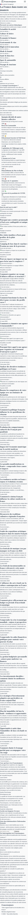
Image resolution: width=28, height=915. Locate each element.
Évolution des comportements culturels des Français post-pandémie (12, 429)
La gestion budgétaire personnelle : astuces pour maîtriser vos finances (13, 659)
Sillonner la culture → (6, 23)
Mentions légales (6, 911)
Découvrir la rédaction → (7, 114)
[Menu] (24, 1)
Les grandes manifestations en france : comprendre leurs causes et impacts (13, 466)
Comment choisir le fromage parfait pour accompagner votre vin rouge (13, 750)
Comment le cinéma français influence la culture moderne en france (12, 499)
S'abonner (17, 831)
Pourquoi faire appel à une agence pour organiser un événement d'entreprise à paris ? (13, 349)
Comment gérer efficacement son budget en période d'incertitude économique (13, 602)
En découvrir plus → (5, 819)
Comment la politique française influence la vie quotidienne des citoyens (12, 412)
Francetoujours (9, 2)
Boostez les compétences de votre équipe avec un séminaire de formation (13, 392)
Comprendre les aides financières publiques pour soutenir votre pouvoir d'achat (13, 639)
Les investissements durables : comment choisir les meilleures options (12, 678)
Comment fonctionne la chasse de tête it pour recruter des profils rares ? (13, 300)
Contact (13, 911)
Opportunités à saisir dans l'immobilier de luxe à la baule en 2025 (13, 730)
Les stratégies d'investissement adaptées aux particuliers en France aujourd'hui (12, 698)
